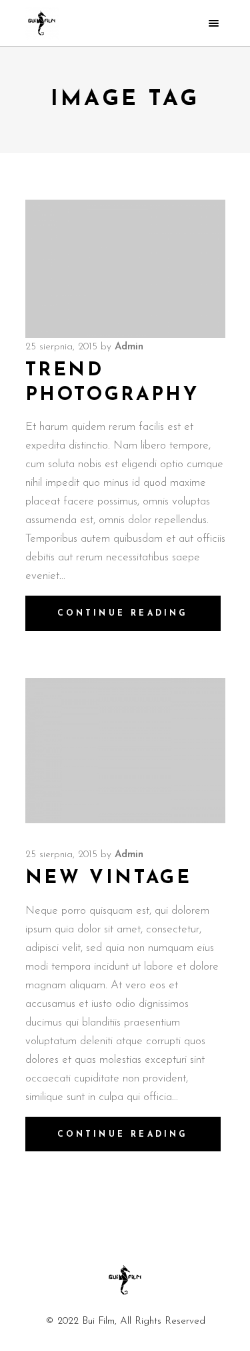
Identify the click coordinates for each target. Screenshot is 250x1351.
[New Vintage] (125, 750)
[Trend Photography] (125, 269)
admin (129, 347)
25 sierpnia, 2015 (61, 347)
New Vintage (108, 878)
